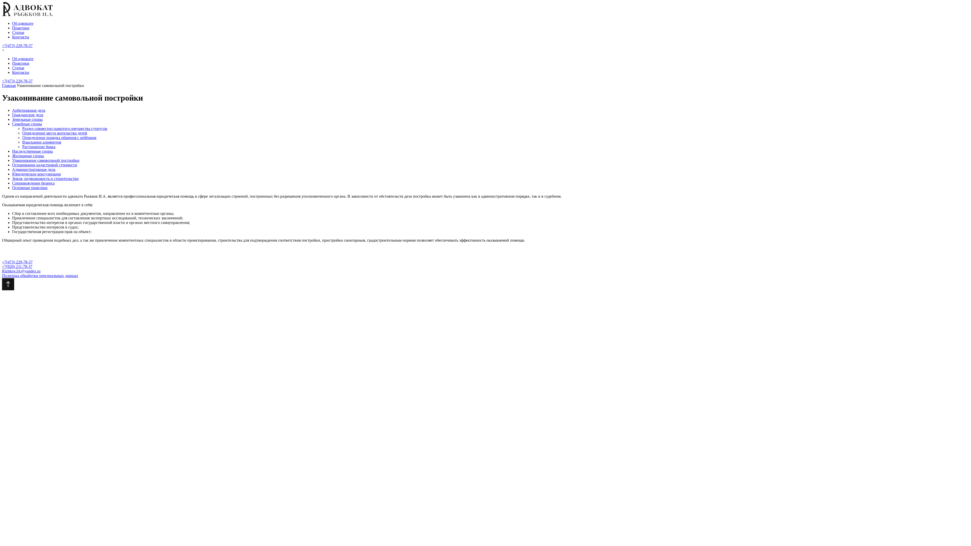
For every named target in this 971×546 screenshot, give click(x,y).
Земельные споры (27, 119)
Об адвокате (22, 23)
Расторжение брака (38, 147)
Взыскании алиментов (41, 142)
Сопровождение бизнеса (33, 183)
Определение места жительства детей (54, 133)
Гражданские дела (27, 115)
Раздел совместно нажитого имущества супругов (64, 128)
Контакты (20, 37)
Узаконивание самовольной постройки (45, 160)
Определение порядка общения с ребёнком (59, 137)
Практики (20, 28)
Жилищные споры (28, 156)
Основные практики (30, 188)
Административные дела (33, 169)
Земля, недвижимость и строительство (45, 178)
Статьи (18, 32)
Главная (9, 85)
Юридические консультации (36, 174)
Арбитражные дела (28, 110)
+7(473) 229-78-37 (17, 45)
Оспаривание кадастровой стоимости (44, 165)
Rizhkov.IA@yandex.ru (21, 271)
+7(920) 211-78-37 (17, 266)
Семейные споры (27, 124)
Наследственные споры (32, 151)
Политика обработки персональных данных (40, 276)
